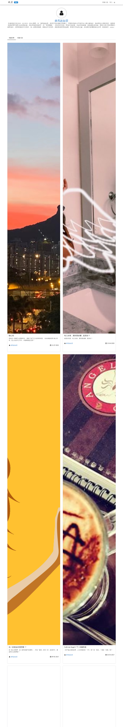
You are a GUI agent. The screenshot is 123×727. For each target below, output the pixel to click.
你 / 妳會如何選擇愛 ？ (18, 647)
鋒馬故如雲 (61, 20)
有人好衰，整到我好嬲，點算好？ (77, 336)
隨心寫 (11, 336)
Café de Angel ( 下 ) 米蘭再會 (75, 647)
